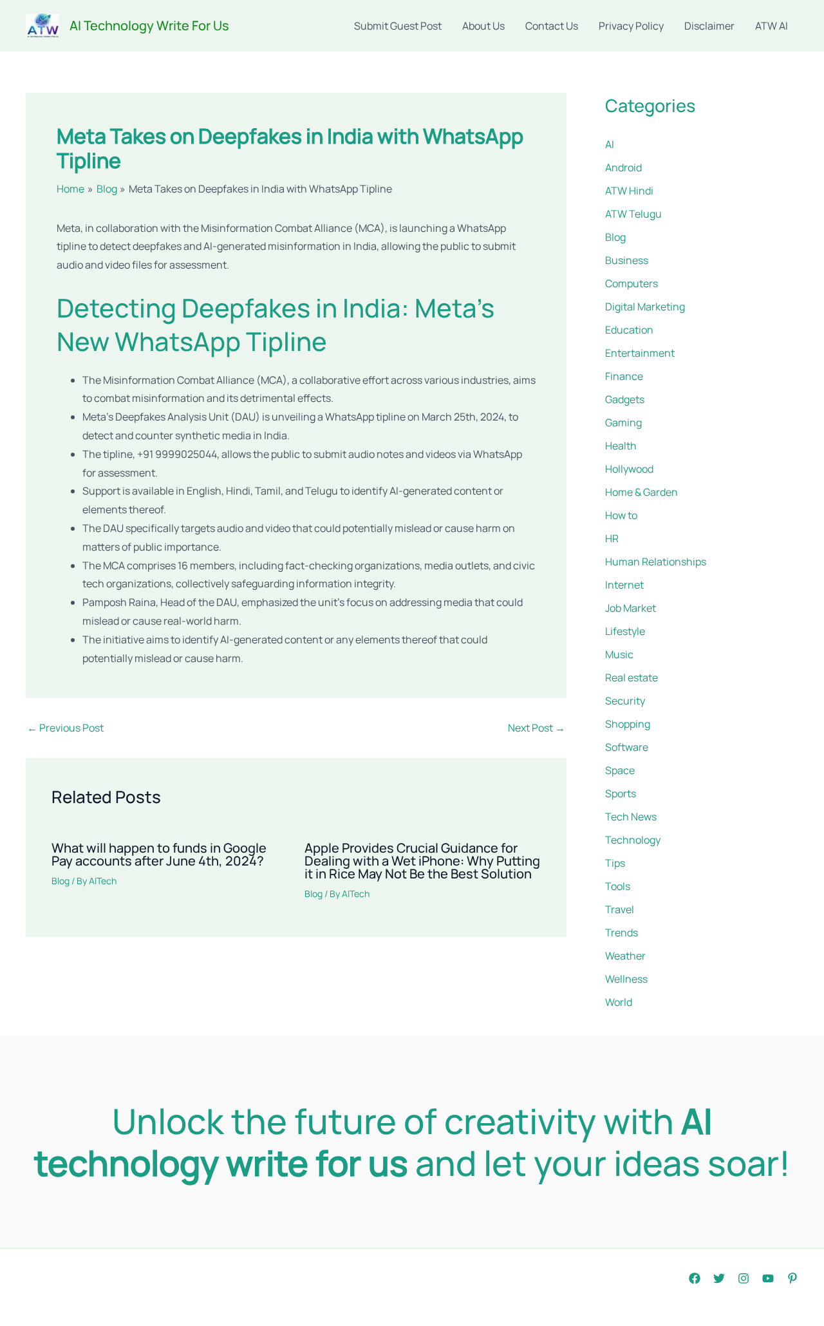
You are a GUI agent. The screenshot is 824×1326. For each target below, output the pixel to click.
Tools (617, 886)
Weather (625, 956)
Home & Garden (641, 492)
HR (612, 538)
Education (629, 330)
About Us (483, 26)
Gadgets (624, 399)
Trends (621, 932)
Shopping (627, 724)
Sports (620, 793)
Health (621, 446)
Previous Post (65, 728)
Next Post (536, 728)
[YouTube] (768, 1278)
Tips (615, 863)
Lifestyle (625, 631)
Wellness (626, 979)
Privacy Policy (631, 26)
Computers (631, 283)
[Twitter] (719, 1278)
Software (626, 747)
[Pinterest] (792, 1278)
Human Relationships (655, 561)
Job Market (630, 608)
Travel (619, 909)
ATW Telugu (633, 214)
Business (626, 260)
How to (621, 515)
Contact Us (551, 26)
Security (625, 701)
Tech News (631, 817)
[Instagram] (743, 1278)
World (618, 1002)
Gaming (623, 422)
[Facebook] (694, 1278)
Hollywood (629, 469)
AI (609, 144)
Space (620, 770)
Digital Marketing (645, 306)
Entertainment (640, 353)
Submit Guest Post (398, 26)
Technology (632, 840)
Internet (624, 585)
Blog (61, 881)
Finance (624, 376)
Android (623, 167)
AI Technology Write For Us (149, 25)
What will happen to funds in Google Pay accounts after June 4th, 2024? (159, 854)
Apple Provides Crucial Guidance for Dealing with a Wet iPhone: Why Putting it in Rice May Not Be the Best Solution (422, 860)
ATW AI (771, 26)
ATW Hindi (629, 191)
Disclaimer (709, 26)
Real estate (631, 677)
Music (619, 654)
